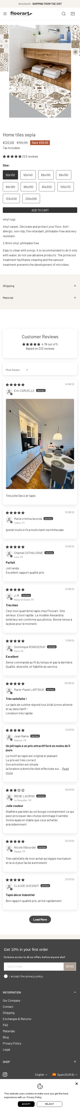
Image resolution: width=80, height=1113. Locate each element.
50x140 (28, 175)
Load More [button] (40, 919)
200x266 (31, 198)
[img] (15, 384)
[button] (72, 13)
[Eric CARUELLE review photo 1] (40, 444)
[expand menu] (5, 13)
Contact (8, 1006)
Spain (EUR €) (65, 1074)
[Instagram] (5, 1074)
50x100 (10, 175)
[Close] (77, 1083)
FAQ (5, 1025)
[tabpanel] (40, 286)
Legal (6, 1049)
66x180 (10, 187)
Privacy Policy (12, 1043)
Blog (6, 1037)
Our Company (11, 1000)
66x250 (28, 187)
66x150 (63, 175)
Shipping (9, 1012)
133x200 (11, 198)
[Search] (63, 13)
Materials (9, 1031)
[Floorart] (21, 13)
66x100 (45, 175)
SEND (69, 966)
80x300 (47, 187)
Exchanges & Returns (17, 1019)
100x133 (65, 187)
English (39, 1074)
